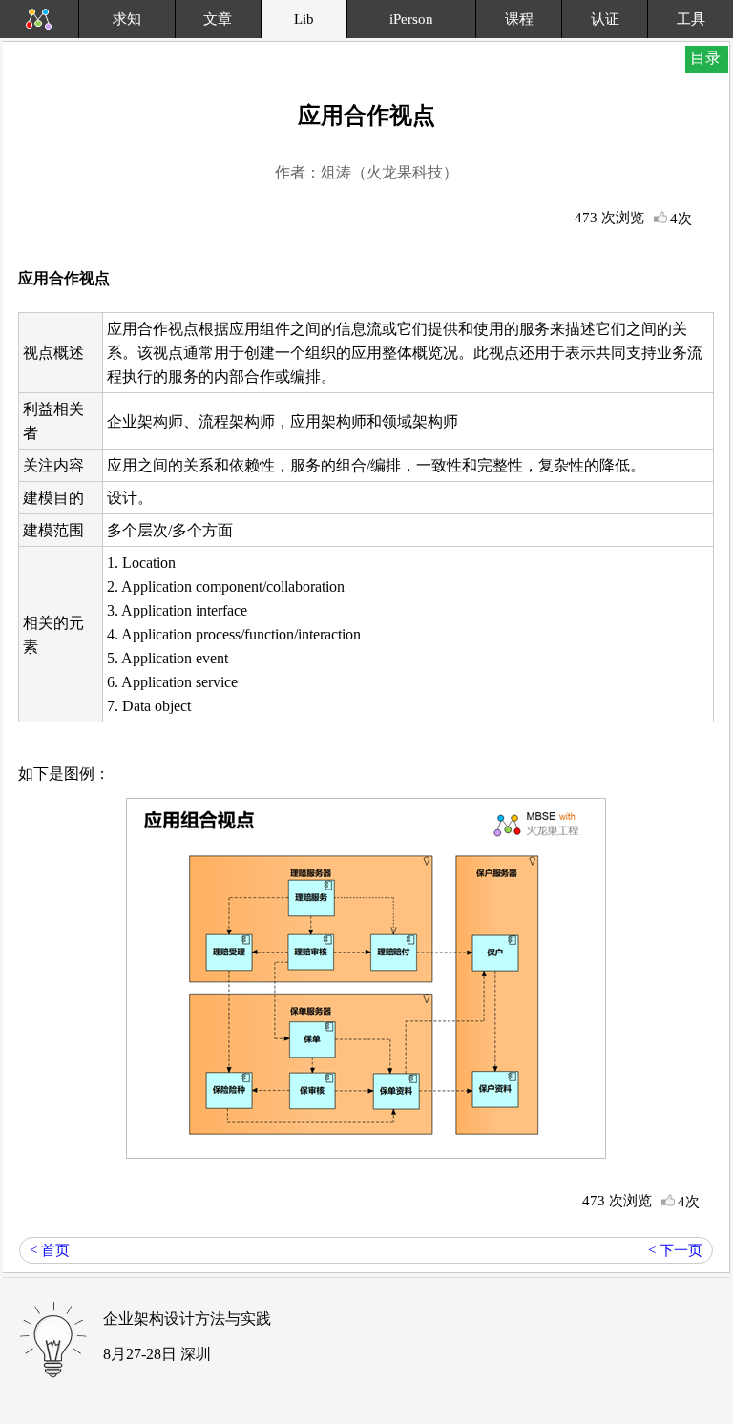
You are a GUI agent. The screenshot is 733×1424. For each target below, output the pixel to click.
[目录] (718, 2)
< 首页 (50, 1250)
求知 (127, 19)
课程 (519, 19)
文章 (217, 19)
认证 (605, 19)
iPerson (411, 19)
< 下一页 (675, 1250)
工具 (691, 19)
